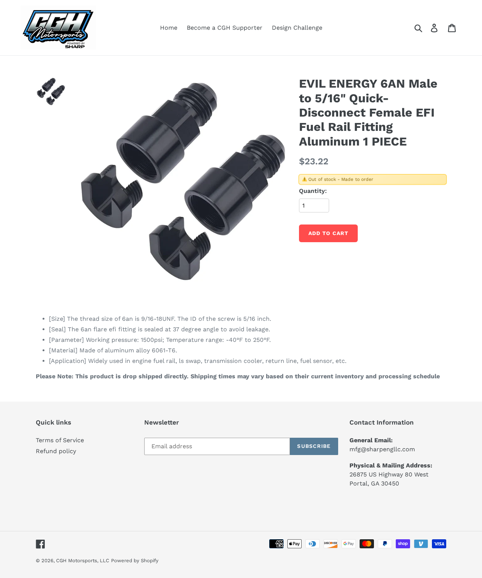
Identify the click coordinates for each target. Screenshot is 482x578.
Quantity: (313, 190)
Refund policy (56, 451)
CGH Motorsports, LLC (82, 560)
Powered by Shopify (135, 560)
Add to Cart (328, 233)
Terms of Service (60, 440)
